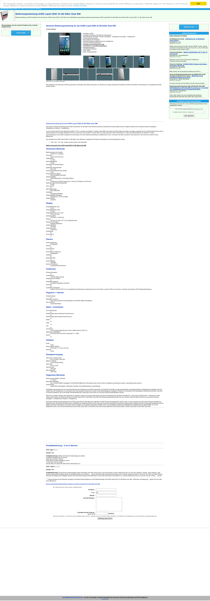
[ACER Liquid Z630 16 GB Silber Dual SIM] (91, 67)
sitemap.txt (105, 599)
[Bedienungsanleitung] (4, 20)
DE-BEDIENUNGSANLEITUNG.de (72, 597)
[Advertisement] (105, 104)
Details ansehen (80, 5)
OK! (198, 3)
